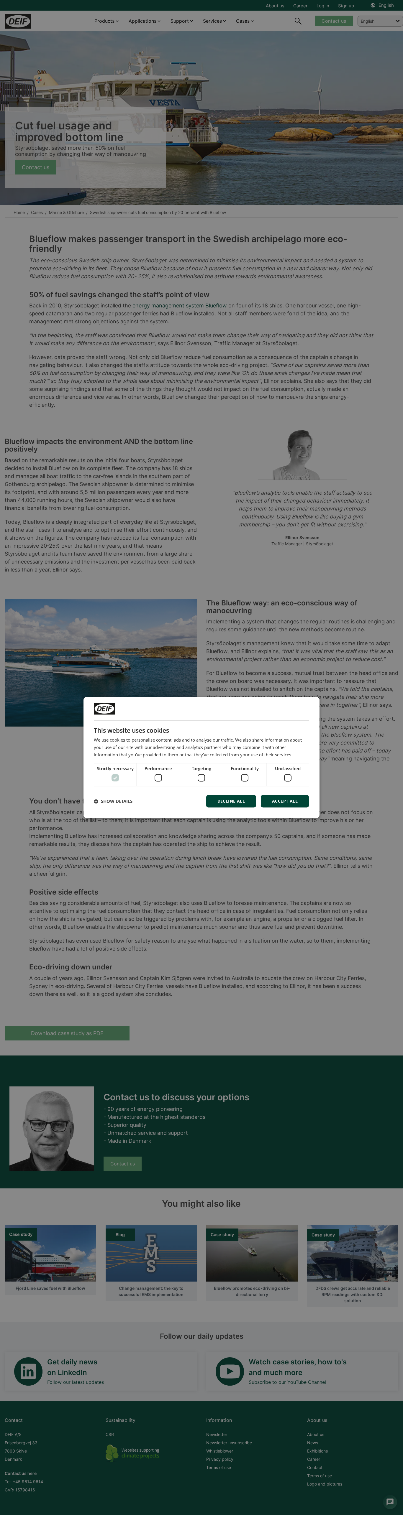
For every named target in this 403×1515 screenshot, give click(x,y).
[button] (113, 801)
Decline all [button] (231, 801)
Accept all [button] (285, 801)
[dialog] (201, 757)
